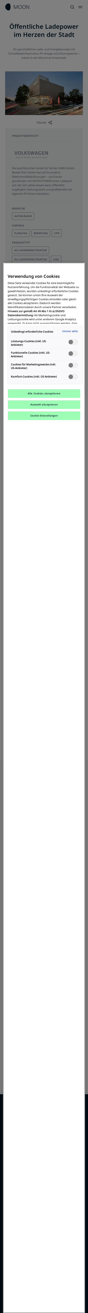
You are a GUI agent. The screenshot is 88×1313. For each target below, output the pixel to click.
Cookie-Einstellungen (44, 415)
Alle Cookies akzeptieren (44, 393)
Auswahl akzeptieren (44, 404)
